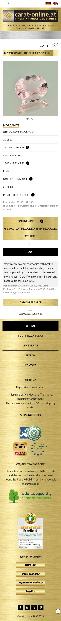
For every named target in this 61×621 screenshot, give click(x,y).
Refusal (30, 326)
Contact (30, 365)
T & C (20, 335)
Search (30, 355)
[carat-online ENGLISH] (55, 4)
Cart (44, 45)
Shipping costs (30, 415)
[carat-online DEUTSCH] (48, 4)
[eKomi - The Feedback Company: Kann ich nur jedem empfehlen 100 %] (30, 548)
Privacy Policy (34, 335)
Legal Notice (31, 345)
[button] (53, 88)
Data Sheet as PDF (30, 302)
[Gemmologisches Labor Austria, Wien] (10, 186)
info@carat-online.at (20, 292)
